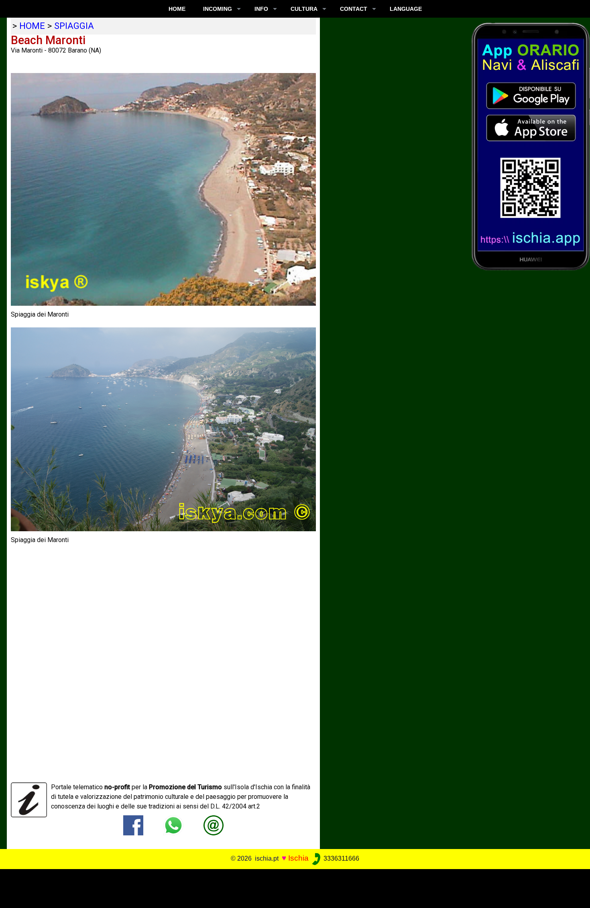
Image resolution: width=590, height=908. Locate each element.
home (32, 25)
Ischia (298, 858)
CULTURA (304, 9)
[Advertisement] (289, 887)
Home (177, 9)
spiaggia (74, 25)
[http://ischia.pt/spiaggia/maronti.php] (213, 825)
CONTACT (353, 9)
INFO (261, 9)
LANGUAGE (406, 9)
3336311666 (340, 858)
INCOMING (217, 9)
